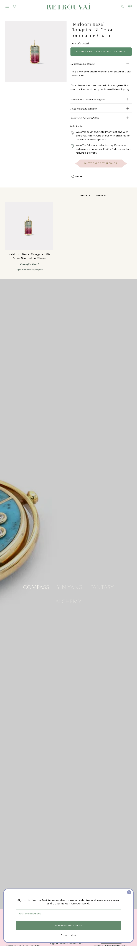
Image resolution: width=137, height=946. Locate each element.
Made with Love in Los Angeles (88, 99)
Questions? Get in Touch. (101, 163)
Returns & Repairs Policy (84, 117)
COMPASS (36, 587)
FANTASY (102, 587)
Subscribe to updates (68, 925)
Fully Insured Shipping (83, 108)
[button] (14, 6)
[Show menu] (7, 6)
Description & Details (82, 63)
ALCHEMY (68, 601)
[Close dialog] (129, 892)
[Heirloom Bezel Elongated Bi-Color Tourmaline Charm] (29, 226)
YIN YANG (70, 587)
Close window (68, 935)
